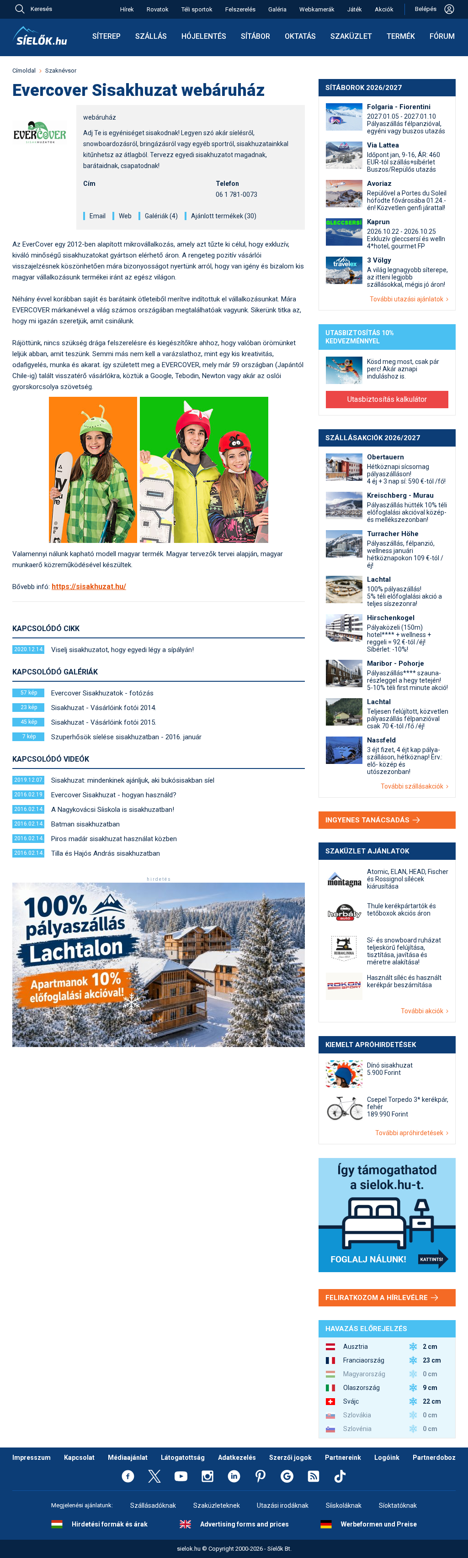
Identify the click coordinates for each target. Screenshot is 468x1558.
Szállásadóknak (153, 1505)
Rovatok (158, 9)
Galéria (277, 9)
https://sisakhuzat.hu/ (89, 586)
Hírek (127, 9)
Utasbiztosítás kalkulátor (387, 399)
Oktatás (300, 36)
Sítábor (255, 36)
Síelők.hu (39, 35)
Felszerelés (240, 9)
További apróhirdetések (410, 1133)
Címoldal (24, 70)
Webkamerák (317, 9)
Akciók (384, 9)
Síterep (106, 36)
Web (125, 216)
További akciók (423, 1011)
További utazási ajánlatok (408, 299)
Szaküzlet (351, 36)
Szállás (151, 36)
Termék (401, 36)
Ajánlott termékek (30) (223, 216)
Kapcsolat (79, 1457)
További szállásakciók (413, 786)
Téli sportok (197, 9)
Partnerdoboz (434, 1457)
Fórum (442, 36)
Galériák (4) (161, 216)
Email (98, 216)
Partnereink (343, 1457)
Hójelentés (203, 36)
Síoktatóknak (398, 1505)
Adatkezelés (237, 1457)
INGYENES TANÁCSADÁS (368, 820)
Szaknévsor (60, 70)
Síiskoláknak (344, 1505)
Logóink (386, 1457)
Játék (354, 9)
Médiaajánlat (128, 1457)
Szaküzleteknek (216, 1505)
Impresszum (31, 1457)
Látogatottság (183, 1457)
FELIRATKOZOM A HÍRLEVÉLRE (377, 1298)
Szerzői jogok (290, 1457)
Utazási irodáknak (282, 1505)
